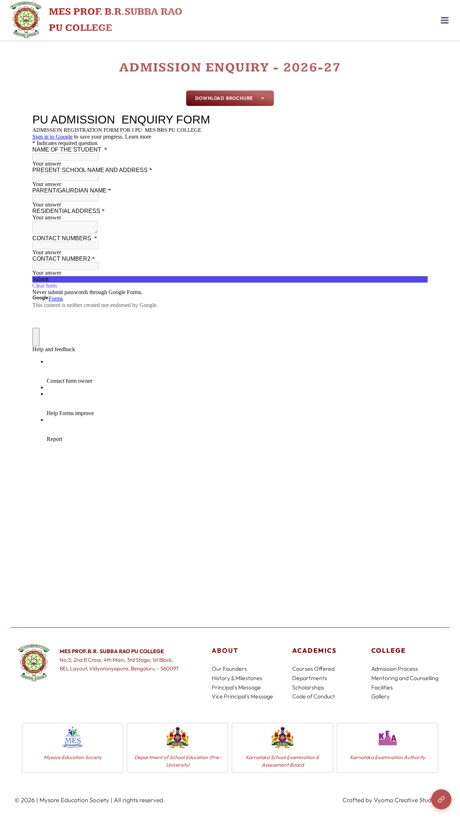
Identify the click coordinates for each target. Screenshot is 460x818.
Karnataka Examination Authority (315, 757)
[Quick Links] (441, 799)
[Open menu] (444, 20)
